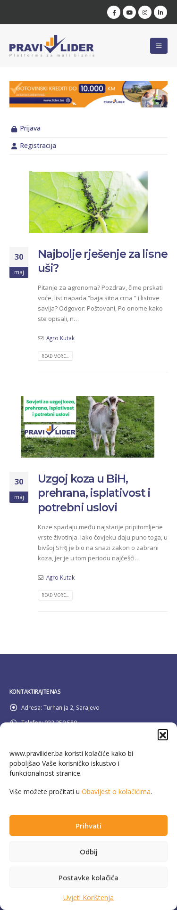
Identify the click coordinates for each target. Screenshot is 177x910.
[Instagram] (145, 12)
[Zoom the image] (88, 86)
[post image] (88, 202)
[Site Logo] (51, 46)
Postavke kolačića (88, 877)
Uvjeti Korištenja (88, 897)
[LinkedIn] (160, 12)
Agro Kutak (60, 338)
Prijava (30, 127)
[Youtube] (129, 12)
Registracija (38, 145)
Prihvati (88, 825)
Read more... (55, 356)
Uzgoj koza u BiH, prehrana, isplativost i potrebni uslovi (94, 493)
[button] (163, 734)
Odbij (89, 851)
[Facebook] (113, 12)
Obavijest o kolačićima (116, 791)
